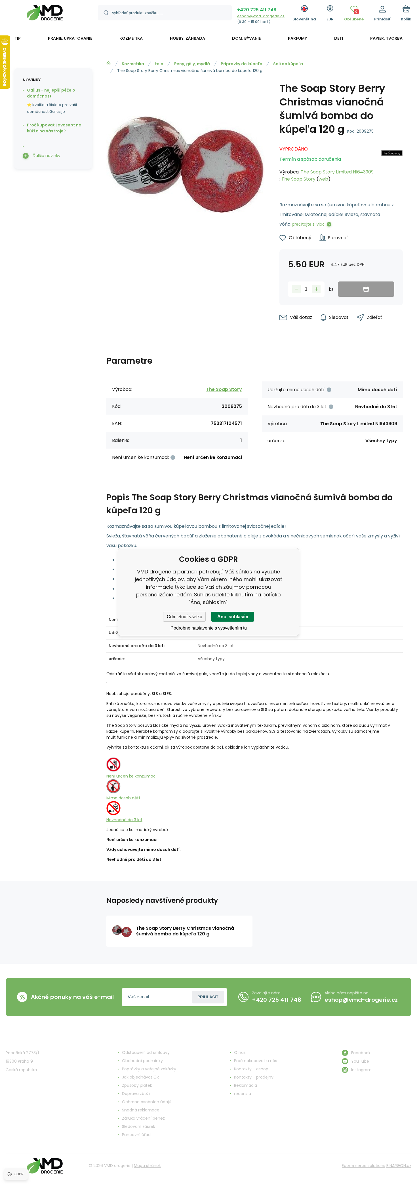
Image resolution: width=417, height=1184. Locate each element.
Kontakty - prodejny (253, 1077)
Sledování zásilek (138, 1126)
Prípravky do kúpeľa (241, 64)
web (323, 179)
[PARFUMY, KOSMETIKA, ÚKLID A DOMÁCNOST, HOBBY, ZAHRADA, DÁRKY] (108, 63)
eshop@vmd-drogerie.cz (261, 16)
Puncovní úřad (136, 1135)
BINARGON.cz (398, 1165)
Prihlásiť (207, 997)
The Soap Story (298, 179)
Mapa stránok (147, 1165)
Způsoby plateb (137, 1085)
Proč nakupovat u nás (255, 1061)
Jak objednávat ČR (140, 1077)
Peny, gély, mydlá (192, 64)
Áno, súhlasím (232, 616)
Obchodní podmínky (142, 1061)
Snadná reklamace (140, 1110)
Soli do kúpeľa (288, 64)
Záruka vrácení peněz (143, 1118)
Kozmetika (133, 64)
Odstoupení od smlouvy (146, 1052)
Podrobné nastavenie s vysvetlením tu (208, 628)
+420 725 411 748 (256, 10)
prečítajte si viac (308, 224)
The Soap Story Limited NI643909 (337, 172)
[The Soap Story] (392, 162)
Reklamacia (245, 1085)
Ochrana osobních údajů (146, 1102)
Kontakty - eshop (251, 1069)
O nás (240, 1052)
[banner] (45, 15)
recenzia (242, 1093)
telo (159, 64)
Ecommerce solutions (363, 1165)
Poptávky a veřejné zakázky (149, 1069)
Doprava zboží (136, 1093)
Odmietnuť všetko (184, 616)
